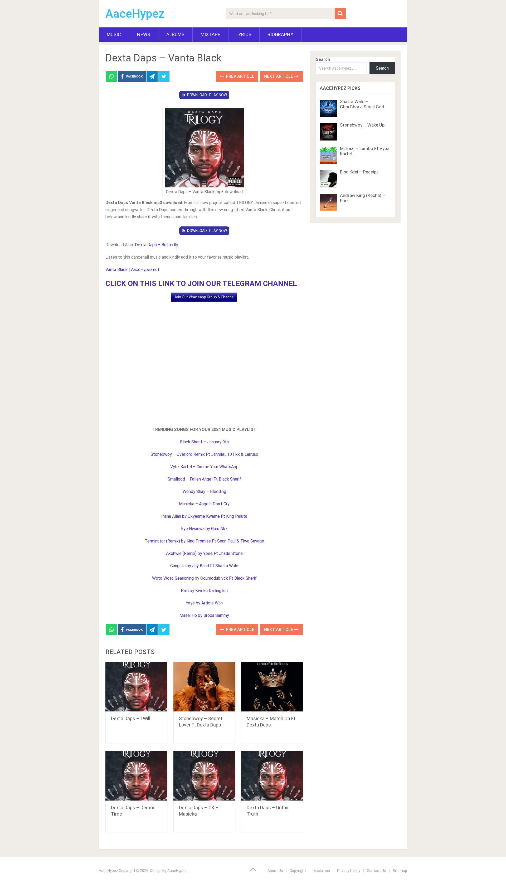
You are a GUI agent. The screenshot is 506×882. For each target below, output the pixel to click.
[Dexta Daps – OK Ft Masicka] (204, 776)
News (143, 34)
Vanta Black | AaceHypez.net (132, 269)
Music (114, 34)
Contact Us (376, 871)
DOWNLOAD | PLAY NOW (207, 95)
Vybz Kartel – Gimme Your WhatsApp (204, 466)
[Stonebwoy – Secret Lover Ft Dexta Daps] (204, 686)
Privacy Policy (348, 871)
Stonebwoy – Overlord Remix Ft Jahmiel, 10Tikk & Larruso (204, 454)
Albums (175, 34)
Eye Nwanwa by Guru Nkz (204, 528)
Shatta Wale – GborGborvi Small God (362, 104)
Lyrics (243, 34)
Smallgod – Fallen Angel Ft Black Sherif (204, 479)
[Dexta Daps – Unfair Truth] (272, 776)
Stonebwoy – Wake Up (362, 125)
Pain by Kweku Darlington (204, 590)
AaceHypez (135, 14)
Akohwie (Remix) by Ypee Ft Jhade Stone (204, 553)
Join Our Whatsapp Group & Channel (204, 297)
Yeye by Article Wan (204, 602)
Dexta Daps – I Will (130, 718)
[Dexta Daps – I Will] (136, 686)
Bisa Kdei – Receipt (359, 172)
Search (323, 59)
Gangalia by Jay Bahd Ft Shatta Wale (204, 565)
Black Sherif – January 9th (204, 441)
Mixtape (210, 34)
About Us (275, 871)
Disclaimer (321, 871)
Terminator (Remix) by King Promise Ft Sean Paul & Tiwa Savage (204, 541)
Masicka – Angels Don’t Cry (204, 503)
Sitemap (400, 871)
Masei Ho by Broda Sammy (204, 615)
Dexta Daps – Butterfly (156, 244)
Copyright (298, 871)
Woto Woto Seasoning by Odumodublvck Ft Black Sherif (204, 578)
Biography (280, 34)
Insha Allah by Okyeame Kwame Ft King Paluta (204, 516)
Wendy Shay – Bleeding (204, 491)
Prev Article (239, 76)
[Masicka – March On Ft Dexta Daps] (272, 686)
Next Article (279, 76)
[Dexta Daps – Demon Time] (136, 776)
